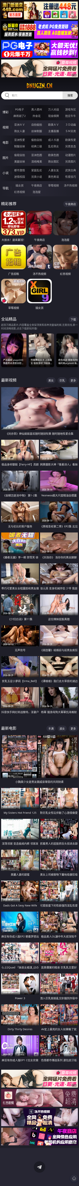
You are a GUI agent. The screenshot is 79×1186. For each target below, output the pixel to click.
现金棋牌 (53, 116)
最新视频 (8, 380)
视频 (5, 127)
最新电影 (8, 728)
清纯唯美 (36, 161)
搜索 (70, 95)
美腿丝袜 (19, 161)
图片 (5, 158)
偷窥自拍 (19, 155)
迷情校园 (19, 176)
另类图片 (70, 161)
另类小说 (36, 176)
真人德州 (36, 109)
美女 (51, 380)
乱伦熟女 (53, 146)
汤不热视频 (70, 185)
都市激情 (19, 170)
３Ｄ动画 (70, 124)
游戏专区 (70, 109)
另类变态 (70, 146)
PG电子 (19, 109)
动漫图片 (70, 155)
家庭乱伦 (36, 170)
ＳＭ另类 (70, 131)
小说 (5, 173)
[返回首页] (74, 1178)
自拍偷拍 (36, 124)
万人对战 (53, 109)
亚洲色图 (36, 155)
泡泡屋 (37, 192)
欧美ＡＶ (53, 124)
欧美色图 (53, 155)
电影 (5, 142)
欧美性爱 (70, 140)
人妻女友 (53, 170)
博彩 (5, 112)
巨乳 (62, 380)
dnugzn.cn (39, 86)
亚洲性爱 (19, 140)
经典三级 (36, 146)
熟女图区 (53, 161)
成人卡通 (53, 140)
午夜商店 (36, 185)
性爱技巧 (70, 176)
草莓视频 (53, 185)
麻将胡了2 (19, 116)
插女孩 (20, 185)
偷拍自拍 (36, 140)
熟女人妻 (19, 131)
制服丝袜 (19, 146)
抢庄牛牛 (70, 116)
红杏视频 (19, 192)
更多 (73, 380)
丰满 (51, 728)
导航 (5, 188)
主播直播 (53, 131)
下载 (73, 319)
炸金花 (37, 116)
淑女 (62, 728)
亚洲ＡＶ (19, 124)
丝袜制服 (36, 131)
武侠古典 (70, 170)
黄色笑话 (53, 176)
